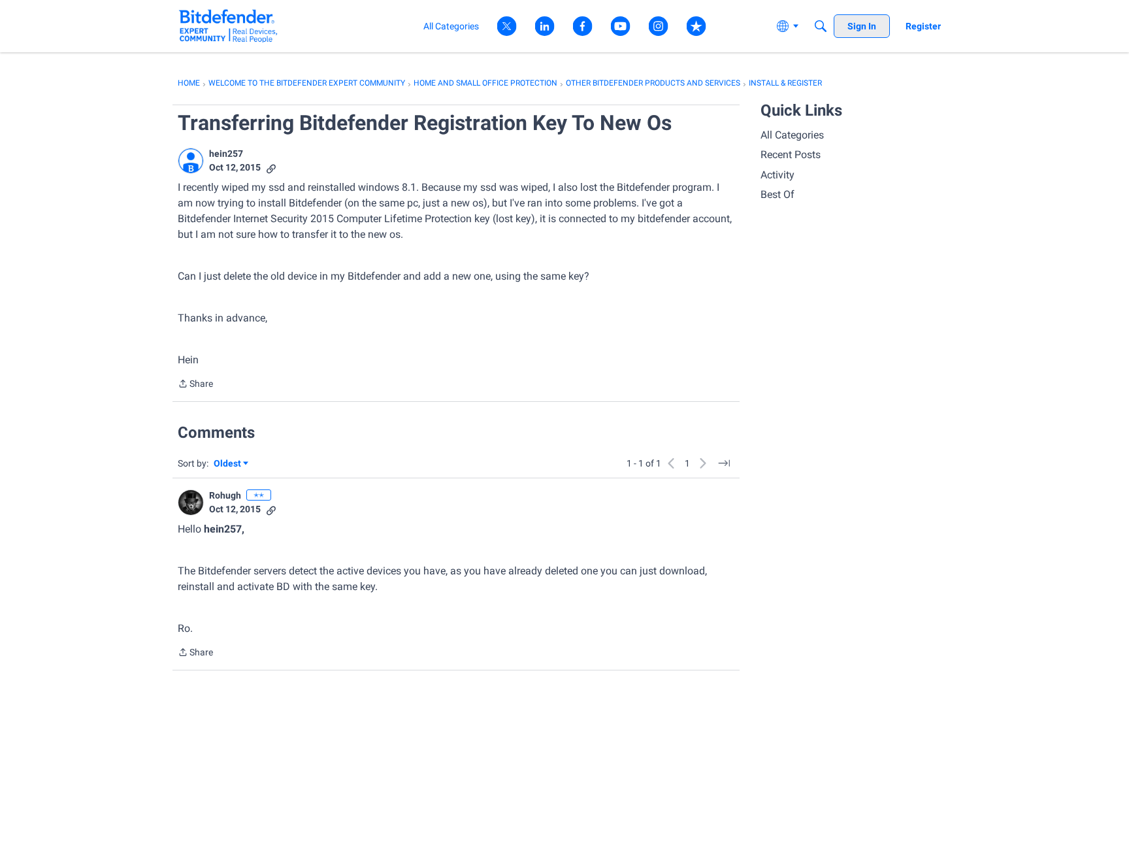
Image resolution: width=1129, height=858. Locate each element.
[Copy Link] (271, 167)
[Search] (820, 26)
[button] (191, 161)
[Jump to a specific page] (723, 463)
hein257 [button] (226, 153)
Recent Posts (791, 154)
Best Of (777, 194)
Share (195, 384)
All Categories (792, 135)
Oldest (228, 464)
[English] (228, 25)
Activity (777, 175)
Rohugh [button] (225, 495)
